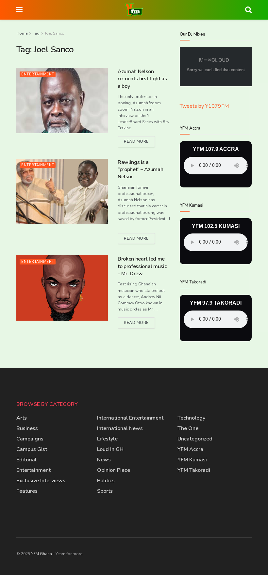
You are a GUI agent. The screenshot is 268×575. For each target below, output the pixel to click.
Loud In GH (110, 449)
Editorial (26, 459)
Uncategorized (194, 438)
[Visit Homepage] (134, 9)
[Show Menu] (19, 10)
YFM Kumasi (192, 459)
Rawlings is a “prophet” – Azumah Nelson (140, 170)
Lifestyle (107, 438)
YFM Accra (190, 449)
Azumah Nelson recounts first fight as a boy (142, 79)
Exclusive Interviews (40, 480)
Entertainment (37, 74)
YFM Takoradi (193, 470)
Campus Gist (31, 449)
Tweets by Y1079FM (204, 106)
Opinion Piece (113, 470)
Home (21, 33)
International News (120, 428)
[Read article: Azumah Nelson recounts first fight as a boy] (62, 100)
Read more (139, 140)
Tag (36, 33)
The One (187, 428)
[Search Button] (248, 10)
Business (27, 428)
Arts (21, 418)
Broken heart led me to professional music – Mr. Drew (142, 266)
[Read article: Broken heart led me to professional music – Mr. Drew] (62, 288)
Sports (105, 491)
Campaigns (29, 438)
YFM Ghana (41, 553)
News (104, 459)
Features (27, 491)
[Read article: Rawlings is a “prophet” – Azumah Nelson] (62, 191)
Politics (106, 480)
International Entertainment (130, 418)
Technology (191, 418)
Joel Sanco (54, 33)
